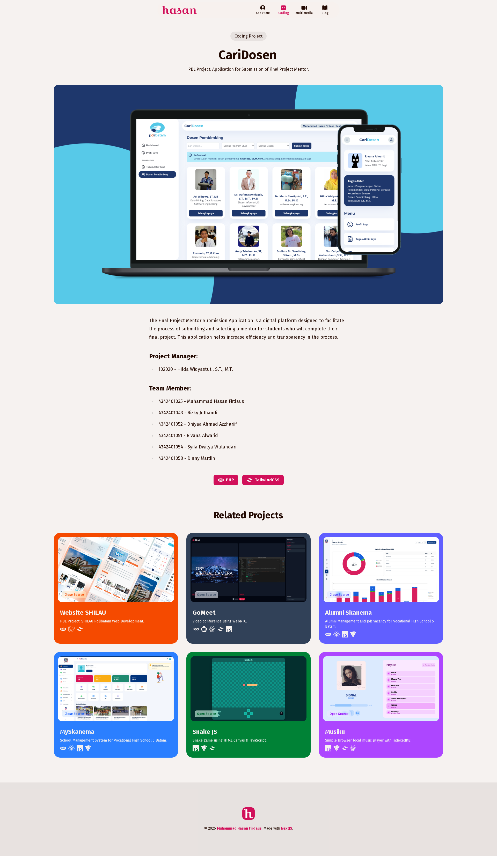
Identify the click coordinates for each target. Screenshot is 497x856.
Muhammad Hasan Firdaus (239, 828)
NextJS (286, 828)
